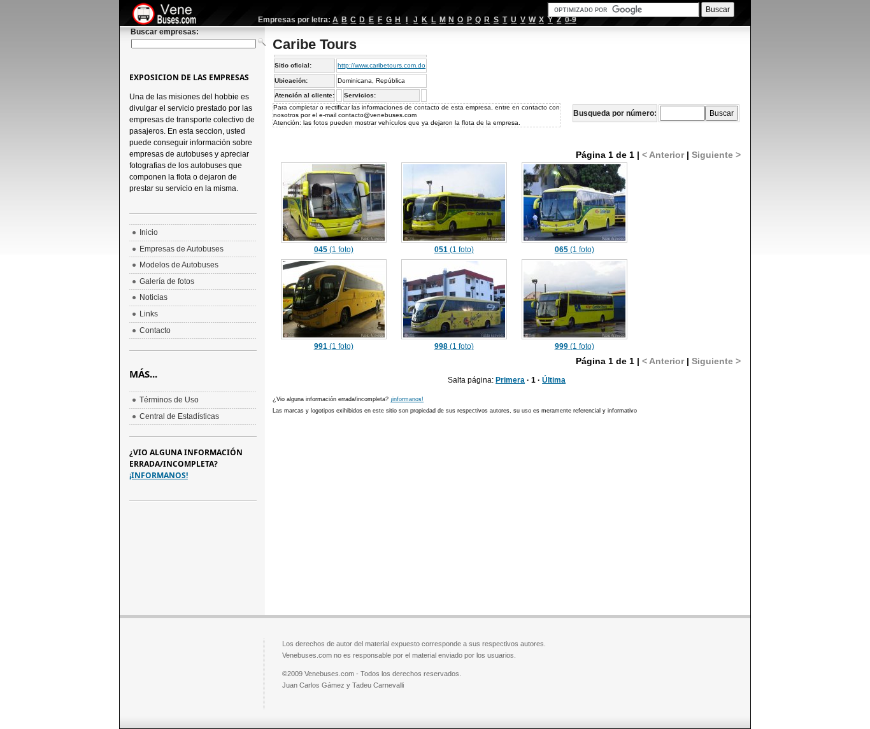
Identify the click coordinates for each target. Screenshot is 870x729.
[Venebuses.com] (169, 15)
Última (554, 380)
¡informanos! (407, 399)
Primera (510, 380)
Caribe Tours (315, 44)
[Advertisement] (380, 513)
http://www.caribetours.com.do (381, 65)
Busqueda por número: (615, 113)
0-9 (570, 19)
